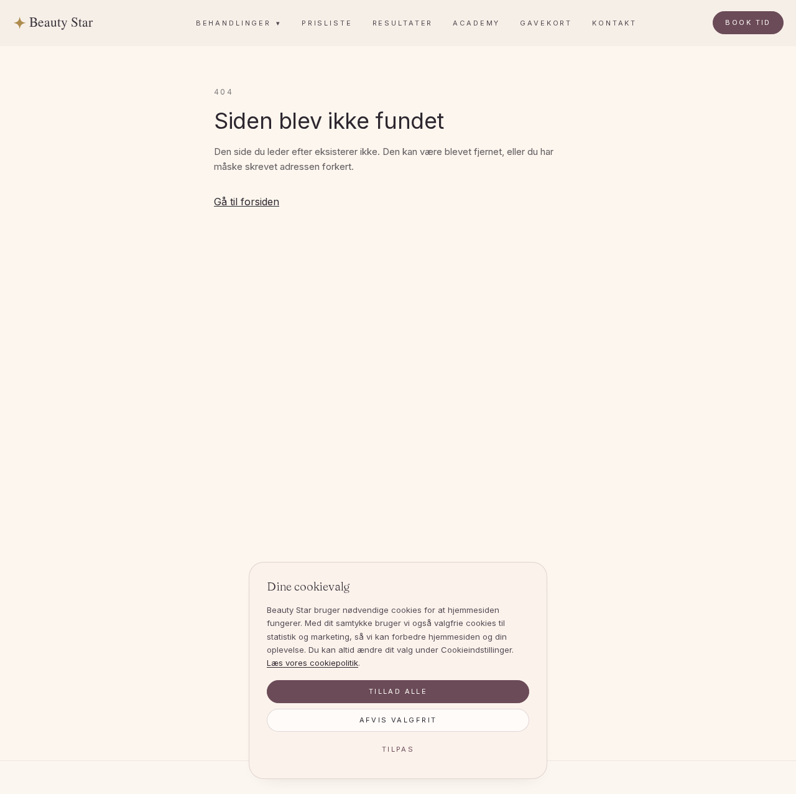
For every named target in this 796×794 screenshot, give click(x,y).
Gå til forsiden (246, 201)
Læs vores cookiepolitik (312, 663)
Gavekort (546, 23)
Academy (476, 23)
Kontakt (614, 23)
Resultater (403, 23)
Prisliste (327, 23)
